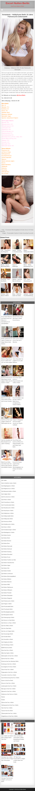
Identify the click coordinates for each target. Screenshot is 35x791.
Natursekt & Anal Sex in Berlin (8, 691)
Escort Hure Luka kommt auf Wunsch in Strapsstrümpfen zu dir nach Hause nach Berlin (18, 443)
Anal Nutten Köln (5, 568)
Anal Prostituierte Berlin (7, 609)
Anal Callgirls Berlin (6, 494)
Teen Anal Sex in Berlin (6, 708)
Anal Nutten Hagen (5, 565)
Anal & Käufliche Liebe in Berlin (8, 483)
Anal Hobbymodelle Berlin (7, 516)
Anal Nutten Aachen (6, 535)
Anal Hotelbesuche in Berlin (7, 524)
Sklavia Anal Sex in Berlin (7, 702)
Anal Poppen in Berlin (6, 603)
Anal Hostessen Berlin (6, 521)
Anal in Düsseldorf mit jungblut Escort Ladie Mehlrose (18, 360)
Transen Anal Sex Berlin (7, 710)
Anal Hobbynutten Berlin (7, 518)
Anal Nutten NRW (5, 584)
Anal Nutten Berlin (5, 538)
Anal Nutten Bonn (5, 543)
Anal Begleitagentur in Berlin (8, 486)
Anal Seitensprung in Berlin (7, 617)
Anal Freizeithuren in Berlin (7, 502)
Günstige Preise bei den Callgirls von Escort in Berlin (7, 780)
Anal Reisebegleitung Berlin (7, 612)
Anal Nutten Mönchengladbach (8, 576)
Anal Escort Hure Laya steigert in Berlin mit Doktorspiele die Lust (6, 421)
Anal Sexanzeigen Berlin (7, 634)
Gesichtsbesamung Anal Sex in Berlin (10, 677)
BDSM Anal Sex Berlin (6, 647)
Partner (3, 697)
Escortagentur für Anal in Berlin (8, 666)
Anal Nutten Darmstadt (6, 546)
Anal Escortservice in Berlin (7, 496)
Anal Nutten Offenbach (6, 590)
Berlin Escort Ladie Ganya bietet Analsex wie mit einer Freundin (6, 399)
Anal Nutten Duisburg (6, 551)
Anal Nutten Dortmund (6, 549)
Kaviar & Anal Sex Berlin (7, 680)
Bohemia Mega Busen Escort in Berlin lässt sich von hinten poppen (6, 360)
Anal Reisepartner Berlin (7, 614)
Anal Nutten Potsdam (6, 592)
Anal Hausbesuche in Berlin (7, 507)
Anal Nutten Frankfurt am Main (8, 559)
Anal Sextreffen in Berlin (7, 639)
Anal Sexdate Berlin (6, 636)
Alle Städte (4, 480)
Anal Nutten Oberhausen (7, 587)
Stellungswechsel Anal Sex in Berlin (9, 705)
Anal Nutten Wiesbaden (6, 595)
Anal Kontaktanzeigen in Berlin (8, 529)
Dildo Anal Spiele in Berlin (7, 653)
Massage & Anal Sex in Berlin (8, 688)
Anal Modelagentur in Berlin (7, 532)
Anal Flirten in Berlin (6, 499)
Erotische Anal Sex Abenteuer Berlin (9, 661)
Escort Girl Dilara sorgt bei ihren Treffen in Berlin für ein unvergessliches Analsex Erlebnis (18, 401)
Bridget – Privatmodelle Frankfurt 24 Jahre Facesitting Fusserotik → (19, 233)
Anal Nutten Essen (5, 557)
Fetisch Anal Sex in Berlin (7, 669)
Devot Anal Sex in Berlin (7, 650)
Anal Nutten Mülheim (6, 579)
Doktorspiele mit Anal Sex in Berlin (9, 655)
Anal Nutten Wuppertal (6, 598)
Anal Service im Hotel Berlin (8, 620)
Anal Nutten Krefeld (6, 570)
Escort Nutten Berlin (17, 3)
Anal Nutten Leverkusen (7, 573)
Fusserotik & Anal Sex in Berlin (8, 675)
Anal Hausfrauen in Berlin (7, 510)
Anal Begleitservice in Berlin (8, 488)
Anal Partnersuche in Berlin (7, 601)
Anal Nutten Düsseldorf (6, 554)
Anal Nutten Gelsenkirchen (7, 562)
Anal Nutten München (6, 581)
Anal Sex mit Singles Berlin (7, 631)
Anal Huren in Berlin (6, 527)
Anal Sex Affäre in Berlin (7, 625)
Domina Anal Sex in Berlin (7, 658)
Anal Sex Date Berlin (6, 628)
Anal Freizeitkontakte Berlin (7, 505)
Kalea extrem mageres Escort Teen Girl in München (18, 340)
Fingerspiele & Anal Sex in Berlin (9, 672)
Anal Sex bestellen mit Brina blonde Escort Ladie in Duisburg (6, 442)
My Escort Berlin (21, 95)
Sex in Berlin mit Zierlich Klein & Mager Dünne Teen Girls (7, 737)
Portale (3, 699)
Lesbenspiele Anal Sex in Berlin (8, 686)
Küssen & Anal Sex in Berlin (8, 683)
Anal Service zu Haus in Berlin (8, 623)
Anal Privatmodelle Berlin (7, 606)
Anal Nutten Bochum (6, 540)
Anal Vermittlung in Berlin (7, 644)
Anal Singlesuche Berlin (7, 642)
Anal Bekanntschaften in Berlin (8, 491)
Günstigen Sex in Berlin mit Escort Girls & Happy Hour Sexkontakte (7, 758)
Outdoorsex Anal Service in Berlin (9, 694)
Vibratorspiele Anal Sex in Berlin (9, 713)
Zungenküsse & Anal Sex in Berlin (9, 716)
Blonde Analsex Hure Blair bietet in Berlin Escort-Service (18, 318)
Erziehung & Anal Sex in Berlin (8, 664)
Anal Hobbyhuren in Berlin (7, 513)
